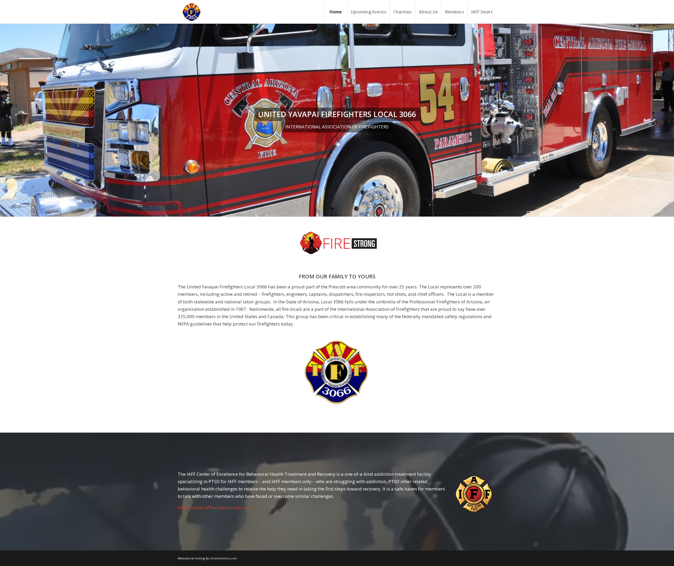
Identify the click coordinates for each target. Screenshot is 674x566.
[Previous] (4, 120)
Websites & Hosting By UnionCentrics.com (207, 558)
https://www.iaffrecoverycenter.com (214, 507)
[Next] (669, 120)
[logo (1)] (337, 244)
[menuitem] (335, 12)
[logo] (191, 12)
